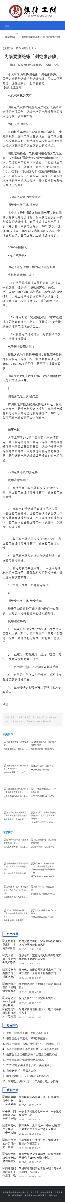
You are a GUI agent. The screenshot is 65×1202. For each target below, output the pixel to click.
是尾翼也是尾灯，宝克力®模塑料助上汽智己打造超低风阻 (40, 943)
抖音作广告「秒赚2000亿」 (43, 894)
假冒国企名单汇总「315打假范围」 (27, 1038)
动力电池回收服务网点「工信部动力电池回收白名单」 (28, 920)
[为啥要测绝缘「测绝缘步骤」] (16, 743)
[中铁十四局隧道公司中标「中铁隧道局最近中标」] (10, 1115)
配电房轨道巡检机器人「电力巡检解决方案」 (40, 1011)
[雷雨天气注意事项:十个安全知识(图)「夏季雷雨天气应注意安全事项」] (10, 1129)
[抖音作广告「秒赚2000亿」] (43, 888)
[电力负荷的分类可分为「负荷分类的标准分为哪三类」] (10, 1143)
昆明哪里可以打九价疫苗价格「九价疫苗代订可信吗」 (28, 897)
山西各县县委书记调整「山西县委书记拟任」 (33, 1054)
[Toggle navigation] (7, 25)
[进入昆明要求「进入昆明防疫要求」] (43, 841)
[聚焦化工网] (32, 11)
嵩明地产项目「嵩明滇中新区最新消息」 (40, 986)
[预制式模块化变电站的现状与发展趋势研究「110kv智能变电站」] (10, 1157)
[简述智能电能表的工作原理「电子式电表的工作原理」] (10, 1172)
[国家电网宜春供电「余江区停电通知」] (10, 1100)
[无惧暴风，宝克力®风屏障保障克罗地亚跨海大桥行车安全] (10, 959)
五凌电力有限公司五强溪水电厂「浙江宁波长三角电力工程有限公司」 (40, 971)
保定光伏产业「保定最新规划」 (37, 998)
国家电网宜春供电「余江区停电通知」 (39, 1099)
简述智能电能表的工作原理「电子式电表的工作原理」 (40, 1170)
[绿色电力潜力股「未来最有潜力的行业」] (16, 841)
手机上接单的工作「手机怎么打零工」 (29, 1033)
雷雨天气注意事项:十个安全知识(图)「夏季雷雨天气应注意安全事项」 (40, 1127)
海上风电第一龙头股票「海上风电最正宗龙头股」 (26, 819)
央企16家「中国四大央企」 (22, 1070)
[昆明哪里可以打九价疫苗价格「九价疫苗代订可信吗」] (16, 890)
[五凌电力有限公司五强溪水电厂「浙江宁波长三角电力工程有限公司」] (10, 973)
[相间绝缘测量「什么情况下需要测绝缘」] (16, 767)
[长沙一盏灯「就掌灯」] (42, 765)
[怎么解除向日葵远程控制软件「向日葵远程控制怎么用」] (16, 866)
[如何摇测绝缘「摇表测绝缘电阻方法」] (43, 743)
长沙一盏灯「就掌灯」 (41, 769)
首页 (18, 48)
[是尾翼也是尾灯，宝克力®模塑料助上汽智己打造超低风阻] (10, 944)
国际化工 (28, 48)
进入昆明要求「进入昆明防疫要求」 (47, 847)
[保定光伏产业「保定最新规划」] (10, 1001)
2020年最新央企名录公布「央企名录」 (29, 1065)
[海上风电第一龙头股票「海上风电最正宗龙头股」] (16, 814)
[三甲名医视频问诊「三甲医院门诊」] (43, 790)
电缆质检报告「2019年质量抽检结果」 (29, 1076)
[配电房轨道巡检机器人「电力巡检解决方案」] (10, 1013)
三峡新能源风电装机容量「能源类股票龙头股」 (38, 37)
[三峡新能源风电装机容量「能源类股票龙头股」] (16, 790)
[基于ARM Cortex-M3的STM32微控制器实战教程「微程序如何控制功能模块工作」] (43, 868)
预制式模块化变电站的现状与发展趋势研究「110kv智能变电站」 (40, 1156)
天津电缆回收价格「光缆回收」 (45, 917)
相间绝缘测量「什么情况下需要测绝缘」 (22, 772)
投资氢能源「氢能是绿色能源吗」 (26, 1059)
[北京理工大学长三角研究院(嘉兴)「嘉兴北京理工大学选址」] (43, 815)
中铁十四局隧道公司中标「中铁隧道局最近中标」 (40, 1113)
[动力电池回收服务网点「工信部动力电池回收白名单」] (16, 913)
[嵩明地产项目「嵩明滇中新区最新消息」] (10, 987)
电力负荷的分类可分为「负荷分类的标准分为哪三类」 (40, 1141)
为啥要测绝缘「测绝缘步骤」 (17, 749)
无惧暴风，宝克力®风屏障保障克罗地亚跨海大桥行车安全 (40, 957)
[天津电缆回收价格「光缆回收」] (43, 912)
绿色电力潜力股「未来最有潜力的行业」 (22, 847)
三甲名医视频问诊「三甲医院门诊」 (47, 796)
